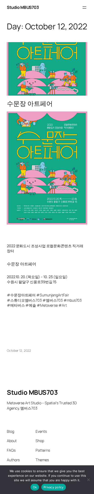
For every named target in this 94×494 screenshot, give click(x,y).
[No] (88, 479)
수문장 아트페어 (30, 103)
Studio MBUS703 (23, 7)
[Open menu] (84, 7)
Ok (35, 487)
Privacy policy (54, 487)
